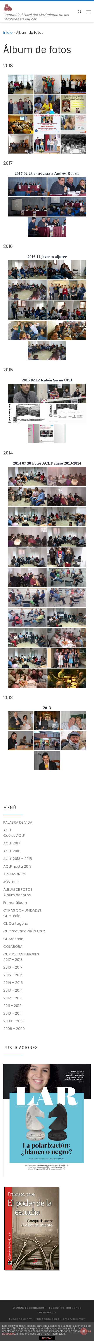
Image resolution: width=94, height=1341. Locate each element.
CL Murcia (12, 915)
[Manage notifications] (83, 1331)
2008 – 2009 (14, 1028)
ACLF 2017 (11, 843)
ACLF (7, 830)
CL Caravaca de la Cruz (24, 931)
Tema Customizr (73, 1319)
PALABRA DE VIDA (17, 822)
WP (31, 1319)
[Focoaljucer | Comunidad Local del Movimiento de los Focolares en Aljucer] (8, 7)
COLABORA (13, 946)
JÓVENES (10, 881)
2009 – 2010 (13, 1021)
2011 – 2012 (12, 1005)
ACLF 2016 (11, 851)
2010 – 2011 (12, 1013)
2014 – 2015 (13, 982)
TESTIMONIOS (14, 874)
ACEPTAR (47, 1338)
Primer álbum (15, 902)
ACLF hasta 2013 (17, 866)
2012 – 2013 (13, 998)
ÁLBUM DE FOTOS (17, 889)
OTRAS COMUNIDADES (22, 910)
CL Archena (13, 938)
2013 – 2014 (13, 990)
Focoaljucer (34, 1308)
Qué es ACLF (14, 835)
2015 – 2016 (13, 975)
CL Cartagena (15, 923)
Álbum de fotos (17, 895)
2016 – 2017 (13, 967)
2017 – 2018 (13, 959)
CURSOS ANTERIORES (21, 954)
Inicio (8, 32)
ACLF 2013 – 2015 (17, 858)
